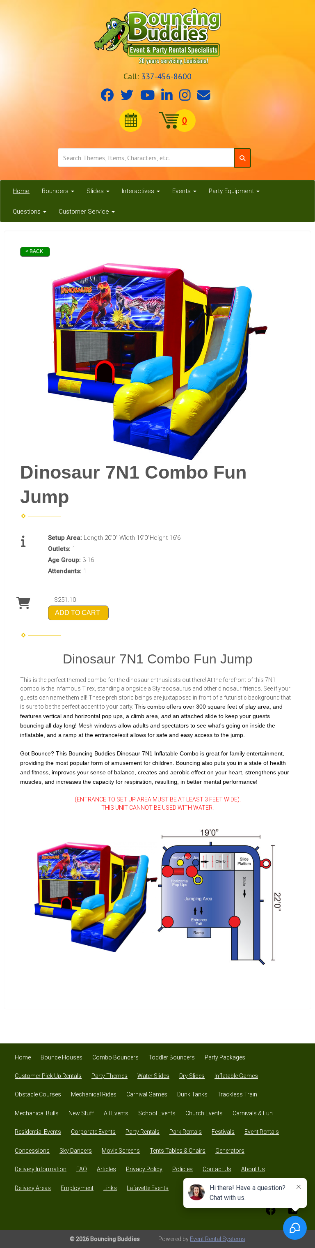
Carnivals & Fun (253, 1113)
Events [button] (182, 191)
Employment (77, 1188)
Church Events (204, 1113)
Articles (106, 1169)
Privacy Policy (144, 1169)
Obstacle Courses (38, 1094)
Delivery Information (40, 1169)
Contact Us (217, 1169)
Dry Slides (192, 1076)
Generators (229, 1150)
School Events (157, 1113)
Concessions (32, 1150)
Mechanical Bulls (37, 1113)
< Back (34, 251)
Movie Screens (121, 1150)
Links (110, 1188)
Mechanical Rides (93, 1094)
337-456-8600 (166, 76)
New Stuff (81, 1113)
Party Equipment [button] (232, 191)
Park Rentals (185, 1131)
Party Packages (225, 1057)
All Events (116, 1113)
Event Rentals (261, 1131)
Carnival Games (146, 1094)
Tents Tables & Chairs (177, 1150)
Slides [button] (96, 191)
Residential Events (38, 1131)
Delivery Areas (33, 1188)
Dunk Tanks (192, 1094)
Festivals (223, 1131)
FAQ (81, 1169)
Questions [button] (27, 211)
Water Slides (153, 1076)
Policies (182, 1169)
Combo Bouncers (115, 1057)
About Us (253, 1169)
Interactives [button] (139, 191)
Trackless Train (237, 1094)
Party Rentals (143, 1131)
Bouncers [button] (56, 191)
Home (21, 191)
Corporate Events (93, 1131)
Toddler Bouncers (171, 1057)
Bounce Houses (61, 1057)
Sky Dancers (75, 1150)
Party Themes (109, 1076)
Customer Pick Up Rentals (48, 1076)
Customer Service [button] (85, 211)
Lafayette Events (148, 1188)
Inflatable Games (236, 1076)
